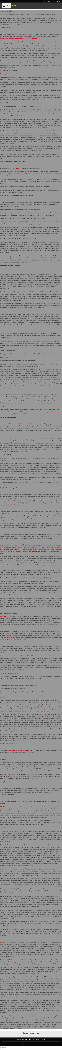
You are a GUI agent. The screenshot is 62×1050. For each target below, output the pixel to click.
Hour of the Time (11, 640)
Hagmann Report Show (22, 1039)
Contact (43, 1039)
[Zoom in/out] (0, 1047)
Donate (29, 1039)
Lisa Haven (3, 424)
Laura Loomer (4, 942)
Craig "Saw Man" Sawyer (14, 505)
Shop (34, 1039)
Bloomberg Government (6, 74)
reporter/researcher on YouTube (18, 750)
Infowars (17, 549)
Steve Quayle (3, 616)
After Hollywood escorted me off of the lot (12, 807)
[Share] (4, 1047)
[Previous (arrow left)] (0, 1049)
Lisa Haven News (22, 424)
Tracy (5, 774)
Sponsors (38, 1039)
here (37, 778)
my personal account (19, 962)
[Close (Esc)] (5, 1047)
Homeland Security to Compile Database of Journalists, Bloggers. (20, 38)
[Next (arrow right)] (2, 1049)
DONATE (14, 6)
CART (55, 1)
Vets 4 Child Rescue (33, 551)
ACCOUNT (47, 1)
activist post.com (16, 168)
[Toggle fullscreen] (2, 1047)
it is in (43, 711)
